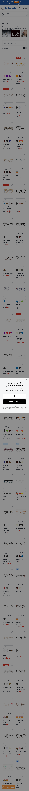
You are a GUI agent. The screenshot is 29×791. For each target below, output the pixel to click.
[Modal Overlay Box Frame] (14, 395)
